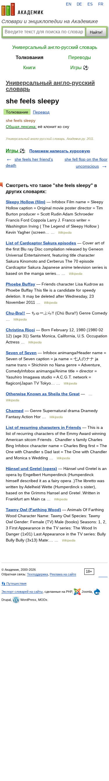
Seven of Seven (21, 352)
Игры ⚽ (79, 67)
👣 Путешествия (13, 583)
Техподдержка (37, 574)
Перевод (41, 112)
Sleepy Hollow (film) (25, 202)
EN (68, 4)
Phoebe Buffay (20, 284)
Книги (29, 67)
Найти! (96, 32)
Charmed (15, 410)
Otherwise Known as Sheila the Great (43, 394)
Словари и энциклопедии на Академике (49, 21)
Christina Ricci (20, 330)
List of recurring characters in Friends (43, 427)
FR (100, 4)
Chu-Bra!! (15, 313)
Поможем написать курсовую (59, 151)
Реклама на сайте (63, 574)
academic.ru (22, 9)
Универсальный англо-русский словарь (54, 47)
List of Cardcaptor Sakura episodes (41, 243)
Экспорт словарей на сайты (22, 591)
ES (90, 4)
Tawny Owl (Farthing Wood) (33, 509)
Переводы (79, 57)
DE (79, 4)
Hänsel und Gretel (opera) (31, 468)
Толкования (29, 57)
